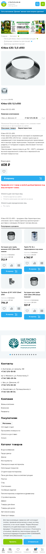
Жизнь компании (7, 404)
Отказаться (33, 542)
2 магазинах (31, 300)
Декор (3, 457)
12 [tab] (33, 354)
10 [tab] (29, 354)
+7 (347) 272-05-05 (14, 2)
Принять (12, 542)
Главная (4, 36)
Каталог (13, 36)
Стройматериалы (8, 497)
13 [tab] (35, 354)
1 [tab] (10, 354)
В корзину (9, 178)
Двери (3, 501)
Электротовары (7, 515)
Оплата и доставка (9, 434)
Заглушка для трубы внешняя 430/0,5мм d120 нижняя (10, 249)
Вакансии (5, 408)
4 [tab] (16, 354)
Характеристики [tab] (25, 128)
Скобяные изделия (8, 490)
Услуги (3, 438)
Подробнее (27, 536)
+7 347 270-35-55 (8, 371)
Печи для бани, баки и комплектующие (20, 39)
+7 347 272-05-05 (31, 118)
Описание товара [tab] (8, 128)
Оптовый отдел (7, 427)
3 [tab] (14, 354)
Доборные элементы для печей (17, 41)
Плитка (4, 479)
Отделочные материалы (11, 472)
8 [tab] (25, 354)
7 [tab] (23, 354)
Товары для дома (8, 508)
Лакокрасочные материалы (12, 464)
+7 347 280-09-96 (8, 378)
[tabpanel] (23, 343)
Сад (2, 483)
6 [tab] (20, 354)
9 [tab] (27, 354)
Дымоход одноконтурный (14, 44)
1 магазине (8, 254)
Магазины (7, 423)
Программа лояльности (10, 431)
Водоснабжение (7, 450)
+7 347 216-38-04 (8, 392)
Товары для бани (8, 504)
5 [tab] (18, 354)
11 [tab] (31, 354)
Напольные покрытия (9, 468)
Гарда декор (6, 453)
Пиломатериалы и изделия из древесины (17, 494)
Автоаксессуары (8, 512)
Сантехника (6, 486)
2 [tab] (12, 354)
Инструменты (6, 461)
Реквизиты (5, 412)
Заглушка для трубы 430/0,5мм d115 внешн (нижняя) (32, 294)
